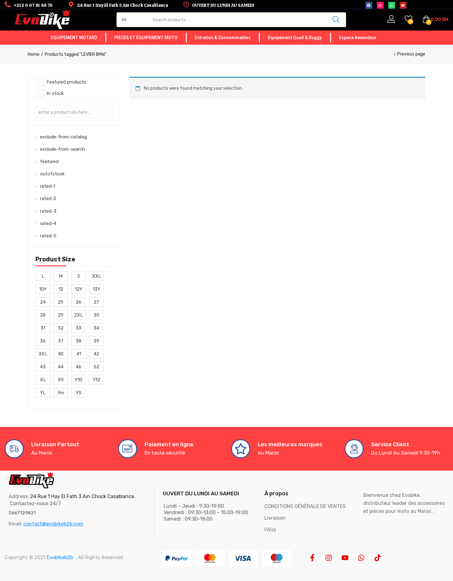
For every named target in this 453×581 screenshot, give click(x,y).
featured (49, 161)
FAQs (270, 530)
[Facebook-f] (312, 557)
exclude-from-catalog (63, 137)
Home (33, 54)
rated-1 (47, 186)
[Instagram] (328, 557)
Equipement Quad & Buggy (295, 37)
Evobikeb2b (60, 557)
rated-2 (48, 198)
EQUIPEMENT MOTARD (74, 37)
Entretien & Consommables (223, 37)
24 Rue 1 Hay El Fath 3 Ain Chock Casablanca (82, 496)
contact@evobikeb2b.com (53, 524)
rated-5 (48, 236)
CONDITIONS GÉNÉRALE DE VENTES (305, 506)
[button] (435, 20)
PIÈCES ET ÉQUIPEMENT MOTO (146, 37)
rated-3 (48, 211)
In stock (55, 93)
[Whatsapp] (361, 557)
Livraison (274, 518)
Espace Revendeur (358, 37)
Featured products (66, 82)
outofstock (52, 174)
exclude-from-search (62, 149)
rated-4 (48, 223)
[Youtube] (345, 557)
